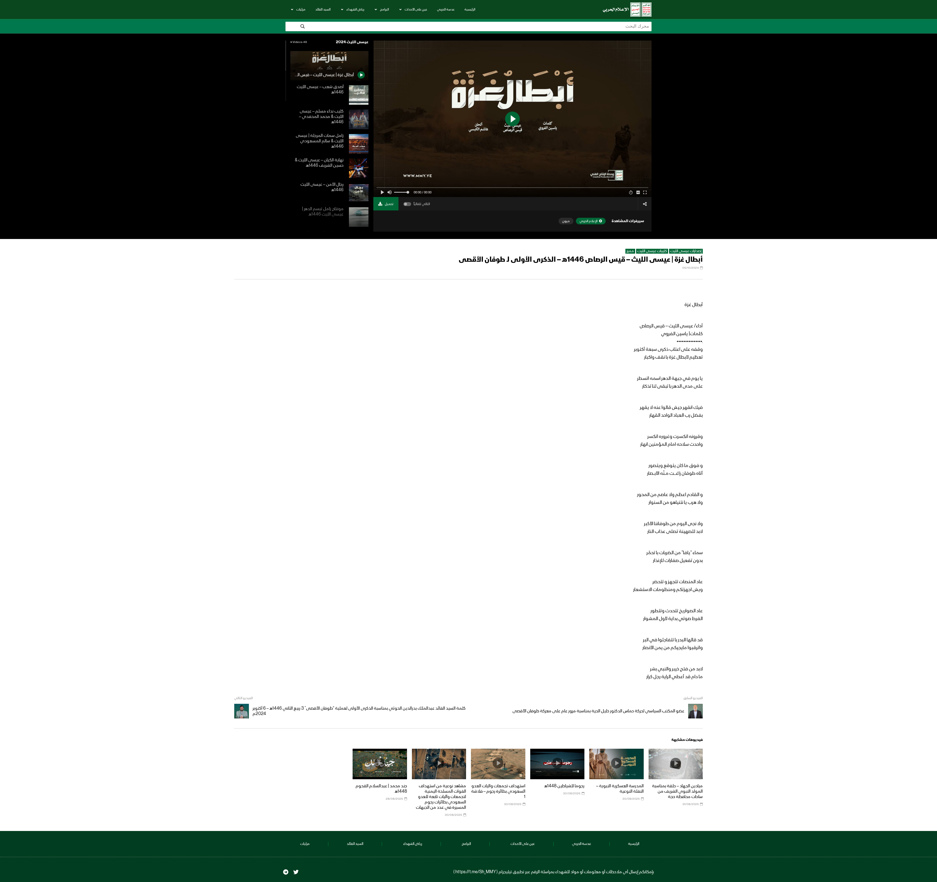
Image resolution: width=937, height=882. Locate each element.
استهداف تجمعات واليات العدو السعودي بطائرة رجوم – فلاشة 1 (498, 791)
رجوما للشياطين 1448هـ (564, 786)
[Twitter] (296, 872)
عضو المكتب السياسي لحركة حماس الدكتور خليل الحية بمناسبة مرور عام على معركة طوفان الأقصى (598, 711)
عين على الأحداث (416, 9)
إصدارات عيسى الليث (686, 251)
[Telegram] (285, 872)
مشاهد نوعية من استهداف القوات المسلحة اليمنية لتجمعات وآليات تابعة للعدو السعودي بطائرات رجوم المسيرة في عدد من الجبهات (441, 797)
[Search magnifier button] (302, 26)
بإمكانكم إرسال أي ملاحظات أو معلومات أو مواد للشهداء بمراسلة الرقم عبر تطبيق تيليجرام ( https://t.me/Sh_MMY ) (553, 872)
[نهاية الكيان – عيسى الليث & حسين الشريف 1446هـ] (358, 168)
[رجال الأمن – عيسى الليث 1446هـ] (358, 192)
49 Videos (299, 42)
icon (675, 763)
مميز (630, 251)
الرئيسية (469, 9)
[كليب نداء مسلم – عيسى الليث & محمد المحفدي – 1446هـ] (358, 119)
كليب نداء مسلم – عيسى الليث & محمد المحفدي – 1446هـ (321, 116)
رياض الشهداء (355, 9)
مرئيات (301, 9)
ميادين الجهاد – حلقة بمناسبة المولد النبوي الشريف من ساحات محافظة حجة (677, 791)
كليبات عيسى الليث (652, 251)
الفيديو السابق (693, 698)
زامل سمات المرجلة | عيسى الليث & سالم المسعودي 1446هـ (320, 141)
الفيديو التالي (243, 698)
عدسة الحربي (446, 9)
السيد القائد (323, 9)
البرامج (384, 9)
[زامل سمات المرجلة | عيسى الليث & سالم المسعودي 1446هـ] (358, 144)
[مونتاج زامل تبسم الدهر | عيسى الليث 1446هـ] (358, 217)
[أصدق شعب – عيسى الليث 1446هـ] (358, 95)
